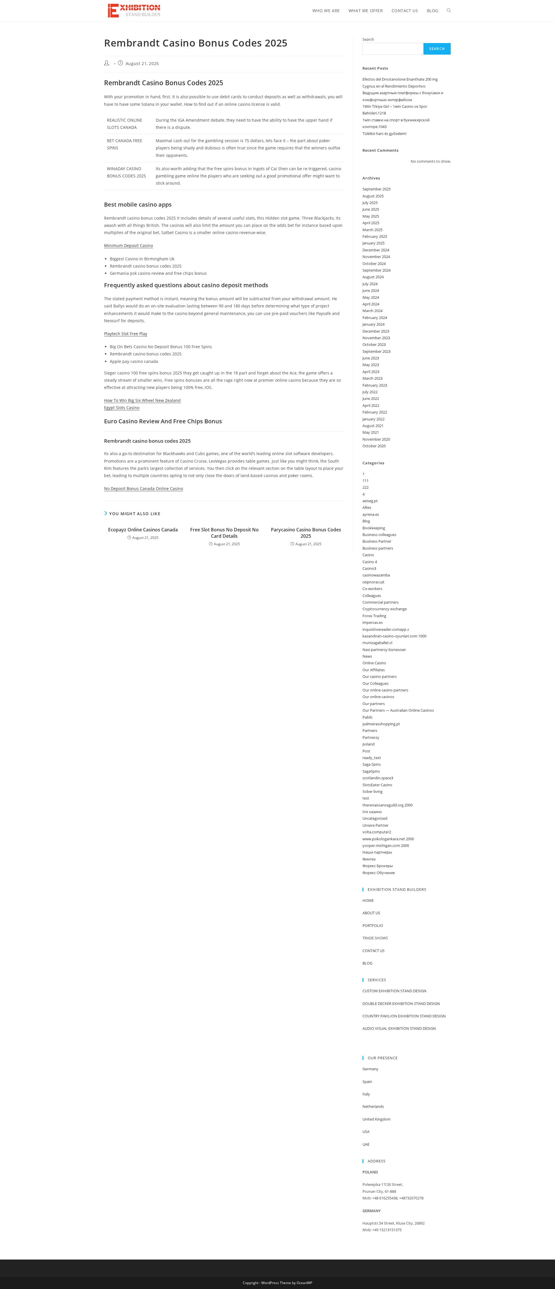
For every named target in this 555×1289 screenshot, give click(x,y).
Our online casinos (378, 696)
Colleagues (371, 595)
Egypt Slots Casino (121, 407)
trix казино (372, 811)
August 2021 (373, 425)
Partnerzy (370, 737)
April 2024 (370, 304)
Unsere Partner (375, 825)
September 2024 (376, 270)
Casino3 (369, 568)
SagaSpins (371, 771)
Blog (366, 521)
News (367, 656)
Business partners (377, 548)
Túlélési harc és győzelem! (384, 133)
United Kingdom (376, 1119)
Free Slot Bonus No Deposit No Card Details (224, 532)
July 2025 (370, 202)
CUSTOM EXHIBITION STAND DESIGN (394, 990)
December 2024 (375, 250)
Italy (366, 1094)
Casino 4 (369, 561)
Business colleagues (379, 534)
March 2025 (372, 229)
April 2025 (370, 222)
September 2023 (376, 351)
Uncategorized (374, 818)
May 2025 (370, 216)
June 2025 (370, 209)
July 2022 (370, 391)
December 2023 (375, 331)
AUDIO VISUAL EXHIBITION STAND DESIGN (399, 1028)
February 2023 (374, 385)
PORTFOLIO (372, 925)
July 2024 (370, 283)
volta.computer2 (376, 831)
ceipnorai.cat (373, 582)
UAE (365, 1144)
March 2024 (372, 310)
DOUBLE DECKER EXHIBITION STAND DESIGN (401, 1003)
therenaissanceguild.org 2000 (387, 805)
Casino (368, 554)
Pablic (367, 717)
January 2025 (373, 243)
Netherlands (373, 1106)
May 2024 (370, 297)
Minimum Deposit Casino (128, 245)
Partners (369, 730)
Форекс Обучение (378, 872)
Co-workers (372, 588)
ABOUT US (371, 912)
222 (365, 487)
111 (365, 480)
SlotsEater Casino (377, 784)
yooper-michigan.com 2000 (385, 845)
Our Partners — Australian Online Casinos (398, 710)
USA (365, 1131)
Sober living (372, 791)
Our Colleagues (375, 683)
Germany (370, 1068)
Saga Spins (371, 764)
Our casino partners (379, 676)
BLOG (367, 963)
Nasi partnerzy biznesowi (384, 649)
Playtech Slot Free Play (125, 333)
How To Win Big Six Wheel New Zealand (142, 400)
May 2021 (370, 432)
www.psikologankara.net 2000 (388, 838)
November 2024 (376, 256)
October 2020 (374, 445)
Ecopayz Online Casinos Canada (143, 529)
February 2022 (374, 412)
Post (366, 751)
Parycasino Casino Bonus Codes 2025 (306, 532)
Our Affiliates (373, 669)
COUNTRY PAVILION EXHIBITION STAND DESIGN (404, 1016)
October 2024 (374, 263)
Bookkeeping (373, 528)
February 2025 (374, 236)
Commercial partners (380, 602)
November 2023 (376, 337)
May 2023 (370, 364)
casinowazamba (376, 575)
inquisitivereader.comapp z (385, 629)
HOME (368, 900)
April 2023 (370, 371)
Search (368, 39)
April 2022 (370, 405)
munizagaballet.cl (377, 642)
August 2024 (373, 276)
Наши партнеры (377, 852)
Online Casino (374, 662)
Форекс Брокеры (377, 865)
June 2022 (370, 398)
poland (368, 744)
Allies (366, 507)
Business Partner (376, 541)
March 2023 (372, 378)
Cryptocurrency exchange (384, 608)
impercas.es (372, 622)
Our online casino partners (385, 690)
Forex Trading (374, 615)
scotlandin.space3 (377, 777)
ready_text (371, 757)
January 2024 (373, 324)
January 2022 (373, 419)
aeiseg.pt (370, 500)
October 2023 (374, 344)
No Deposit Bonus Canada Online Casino (143, 488)
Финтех (369, 859)
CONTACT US (373, 950)
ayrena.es (370, 514)
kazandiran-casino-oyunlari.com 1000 (394, 636)
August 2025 (373, 196)
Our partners (373, 703)
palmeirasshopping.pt (381, 723)
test (365, 798)
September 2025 (376, 189)
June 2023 (370, 358)
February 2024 (374, 317)
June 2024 (370, 290)
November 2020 (376, 439)
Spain (367, 1081)
